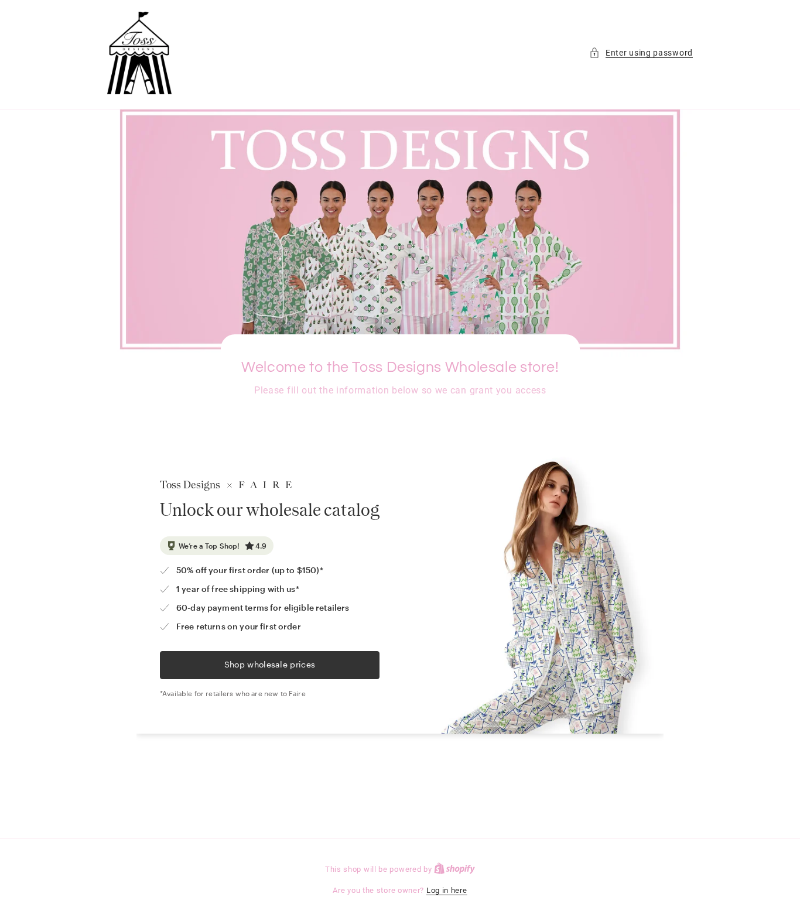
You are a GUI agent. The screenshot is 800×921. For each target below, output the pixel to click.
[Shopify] (454, 869)
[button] (641, 53)
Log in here (446, 890)
